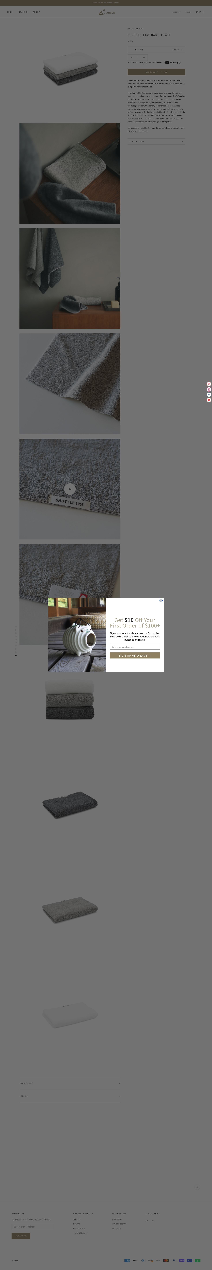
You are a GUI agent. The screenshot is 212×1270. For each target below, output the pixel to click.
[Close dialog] (161, 600)
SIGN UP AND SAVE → (135, 655)
